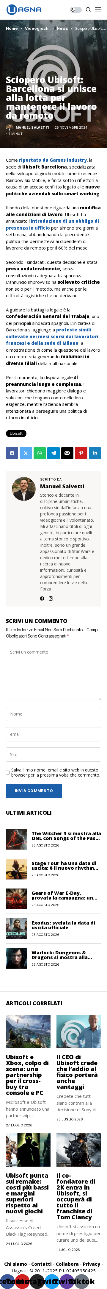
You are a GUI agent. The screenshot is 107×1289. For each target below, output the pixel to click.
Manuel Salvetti (32, 128)
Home (12, 28)
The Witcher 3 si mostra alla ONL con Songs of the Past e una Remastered (66, 838)
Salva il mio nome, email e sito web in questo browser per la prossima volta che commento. (55, 773)
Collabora (67, 1264)
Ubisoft (16, 433)
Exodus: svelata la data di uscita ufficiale (63, 925)
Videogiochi (37, 28)
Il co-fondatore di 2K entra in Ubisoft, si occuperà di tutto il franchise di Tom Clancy (75, 1196)
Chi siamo (15, 1264)
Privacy (91, 1264)
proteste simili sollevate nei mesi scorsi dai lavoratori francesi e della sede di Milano (52, 336)
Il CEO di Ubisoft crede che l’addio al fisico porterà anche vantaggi (77, 1072)
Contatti (41, 1264)
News (62, 28)
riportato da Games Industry (53, 160)
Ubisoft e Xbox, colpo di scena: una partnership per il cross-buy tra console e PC (27, 1075)
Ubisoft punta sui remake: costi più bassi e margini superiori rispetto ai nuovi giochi (27, 1193)
